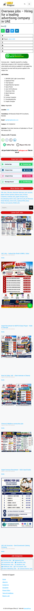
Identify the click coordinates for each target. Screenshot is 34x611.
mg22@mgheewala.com (11, 120)
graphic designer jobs (21, 196)
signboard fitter (21, 201)
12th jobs (9, 192)
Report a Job (5, 596)
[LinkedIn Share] (14, 140)
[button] (24, 4)
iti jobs (14, 199)
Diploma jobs (18, 194)
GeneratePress (27, 608)
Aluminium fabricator (18, 192)
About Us (5, 582)
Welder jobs (16, 203)
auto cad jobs (28, 192)
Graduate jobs (11, 196)
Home (4, 579)
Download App (27, 164)
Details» (3, 257)
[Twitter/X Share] (10, 140)
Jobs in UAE (11, 39)
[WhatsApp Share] (2, 140)
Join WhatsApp (27, 181)
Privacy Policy (6, 590)
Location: (4, 109)
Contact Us (5, 585)
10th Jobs (3, 192)
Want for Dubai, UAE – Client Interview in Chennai (15, 375)
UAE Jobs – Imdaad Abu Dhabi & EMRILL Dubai (15, 253)
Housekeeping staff (6, 199)
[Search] (31, 208)
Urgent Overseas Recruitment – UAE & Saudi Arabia (16, 470)
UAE (8, 109)
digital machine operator (7, 194)
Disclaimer (5, 587)
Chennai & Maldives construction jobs (12, 424)
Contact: (3, 124)
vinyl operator (9, 203)
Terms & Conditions (7, 593)
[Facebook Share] (6, 140)
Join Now (28, 170)
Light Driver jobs (21, 199)
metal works (13, 201)
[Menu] (29, 4)
